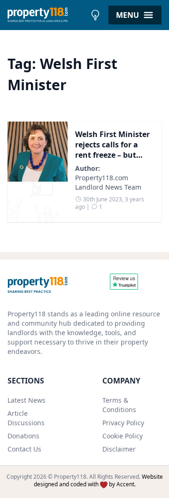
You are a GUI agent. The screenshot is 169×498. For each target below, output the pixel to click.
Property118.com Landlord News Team (108, 182)
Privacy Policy (123, 422)
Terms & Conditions (119, 405)
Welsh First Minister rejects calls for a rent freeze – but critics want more (112, 149)
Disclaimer (119, 448)
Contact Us (24, 448)
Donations (23, 435)
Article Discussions (26, 418)
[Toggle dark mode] (95, 15)
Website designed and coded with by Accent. (98, 480)
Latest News (27, 400)
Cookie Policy (122, 435)
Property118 (70, 477)
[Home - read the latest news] (47, 15)
